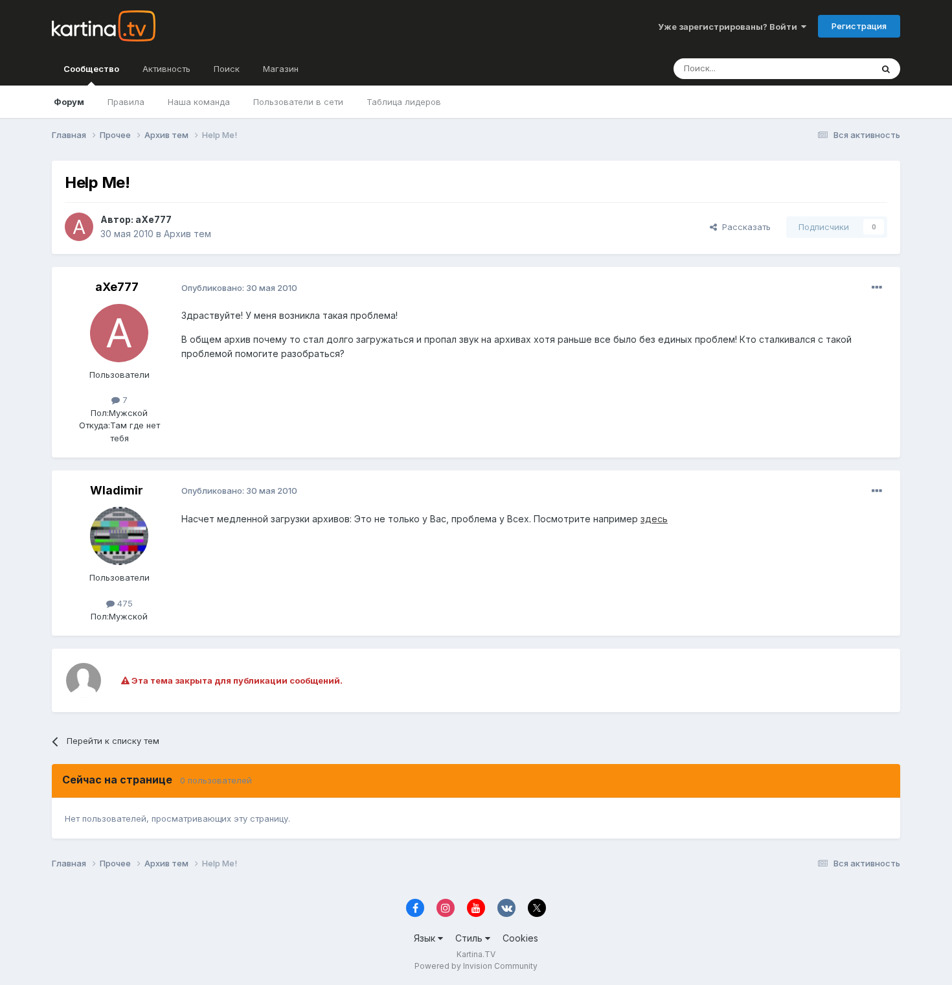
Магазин (281, 69)
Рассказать (744, 227)
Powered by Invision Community (476, 966)
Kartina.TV (476, 954)
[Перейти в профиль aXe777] (79, 227)
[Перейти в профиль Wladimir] (119, 536)
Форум (69, 102)
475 (124, 603)
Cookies (520, 938)
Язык (426, 938)
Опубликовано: (239, 288)
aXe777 (153, 219)
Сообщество (91, 69)
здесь (654, 518)
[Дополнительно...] (877, 288)
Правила (126, 102)
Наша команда (199, 102)
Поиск (227, 69)
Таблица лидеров (404, 102)
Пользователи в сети (298, 102)
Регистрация (859, 26)
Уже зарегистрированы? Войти (729, 26)
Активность (166, 69)
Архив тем (187, 233)
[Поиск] (886, 68)
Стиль (470, 938)
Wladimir (116, 490)
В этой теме (831, 68)
